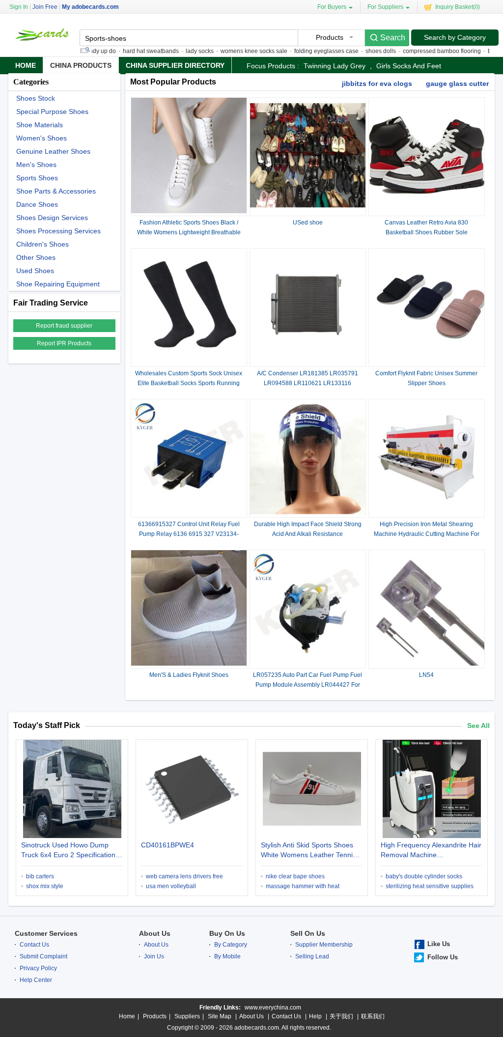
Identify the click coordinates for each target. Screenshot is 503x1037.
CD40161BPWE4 (167, 845)
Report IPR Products (64, 343)
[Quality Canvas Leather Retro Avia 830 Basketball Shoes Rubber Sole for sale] (426, 211)
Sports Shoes (37, 178)
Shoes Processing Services (58, 231)
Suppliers (187, 1016)
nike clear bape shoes (295, 876)
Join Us (154, 956)
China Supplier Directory (175, 65)
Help (315, 1016)
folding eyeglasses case (311, 51)
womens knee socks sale (238, 51)
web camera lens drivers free (184, 876)
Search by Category (455, 37)
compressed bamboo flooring (426, 51)
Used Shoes (35, 271)
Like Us (438, 944)
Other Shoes (36, 257)
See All (478, 725)
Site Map (219, 1016)
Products (155, 1016)
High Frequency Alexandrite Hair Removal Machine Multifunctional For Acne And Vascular (431, 851)
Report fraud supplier (64, 325)
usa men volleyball (171, 886)
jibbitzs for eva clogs (377, 83)
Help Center (36, 980)
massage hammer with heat (302, 886)
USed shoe (308, 222)
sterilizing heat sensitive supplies (430, 886)
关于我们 (341, 1016)
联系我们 (373, 1016)
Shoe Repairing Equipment (58, 284)
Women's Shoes (41, 138)
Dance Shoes (37, 204)
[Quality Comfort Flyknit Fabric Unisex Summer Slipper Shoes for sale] (426, 362)
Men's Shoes (36, 164)
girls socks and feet (408, 66)
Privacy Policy (38, 968)
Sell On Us (307, 933)
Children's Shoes (42, 244)
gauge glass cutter (457, 83)
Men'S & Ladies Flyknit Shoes (188, 675)
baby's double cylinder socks (424, 876)
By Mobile (227, 956)
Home (25, 65)
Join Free (44, 6)
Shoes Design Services (52, 218)
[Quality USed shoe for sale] (307, 211)
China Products (81, 65)
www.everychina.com (273, 1007)
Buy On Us (227, 933)
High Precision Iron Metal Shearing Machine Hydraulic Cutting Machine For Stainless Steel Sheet (426, 534)
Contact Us (34, 944)
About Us (154, 933)
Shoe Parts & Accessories (56, 191)
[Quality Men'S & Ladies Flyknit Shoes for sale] (189, 663)
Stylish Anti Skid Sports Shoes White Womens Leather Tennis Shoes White (308, 851)
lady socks (184, 51)
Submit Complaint (43, 956)
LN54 (426, 675)
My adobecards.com (90, 6)
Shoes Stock (35, 98)
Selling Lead (312, 956)
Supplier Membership (324, 944)
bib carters (40, 876)
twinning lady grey (334, 66)
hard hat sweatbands (135, 51)
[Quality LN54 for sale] (426, 663)
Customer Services (46, 933)
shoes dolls (365, 51)
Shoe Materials (39, 125)
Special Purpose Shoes (52, 111)
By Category (230, 944)
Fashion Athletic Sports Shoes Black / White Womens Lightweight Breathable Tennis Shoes (189, 232)
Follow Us (442, 957)
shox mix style (44, 886)
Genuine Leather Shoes (53, 151)
